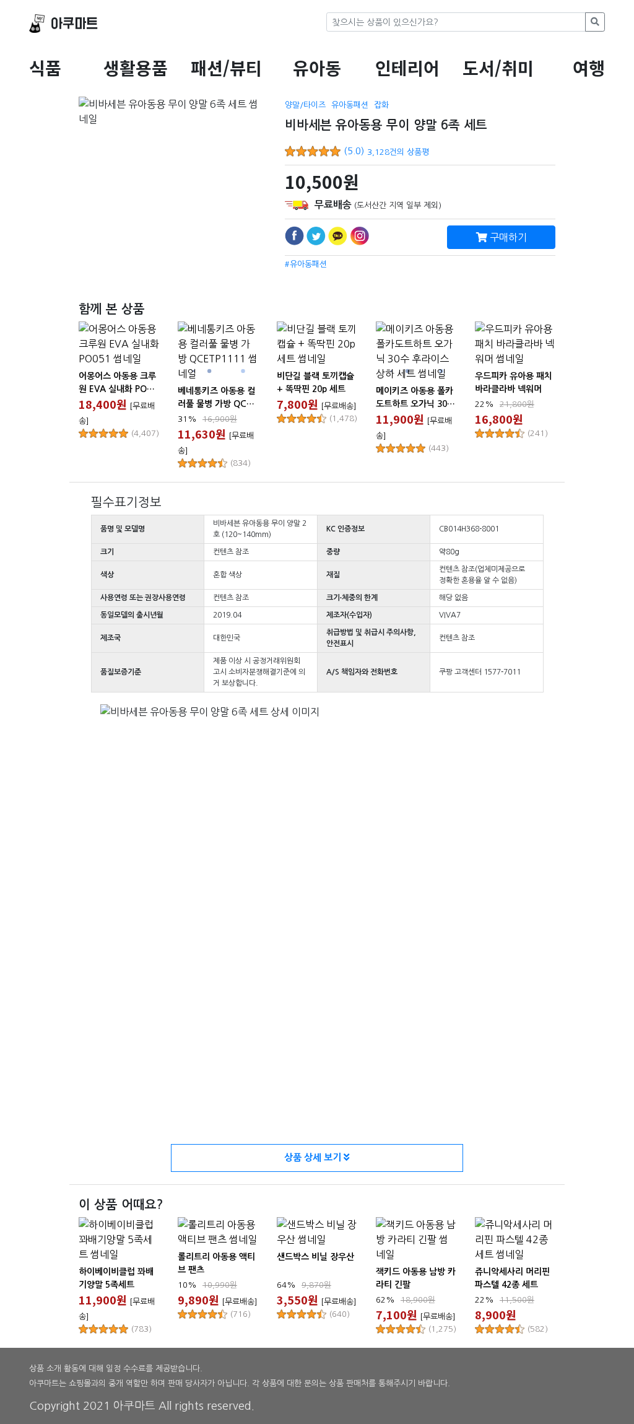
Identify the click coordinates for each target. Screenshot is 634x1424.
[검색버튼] (595, 22)
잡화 (381, 105)
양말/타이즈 (305, 105)
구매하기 (507, 237)
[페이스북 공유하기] (294, 235)
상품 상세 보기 (314, 1157)
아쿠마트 (74, 24)
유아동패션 (349, 105)
